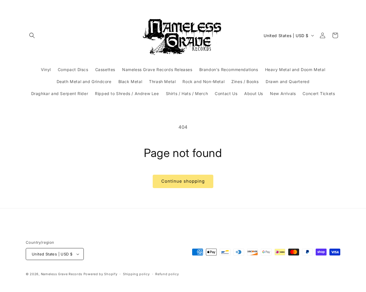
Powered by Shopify (100, 274)
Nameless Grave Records (61, 274)
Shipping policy (136, 274)
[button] (32, 35)
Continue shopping (183, 181)
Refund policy (167, 274)
